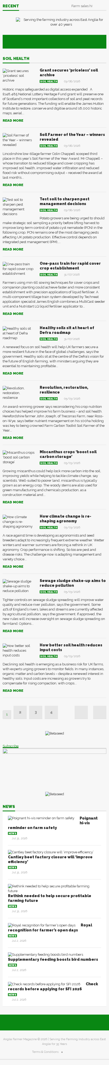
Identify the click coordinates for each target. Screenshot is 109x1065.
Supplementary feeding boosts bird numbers (53, 959)
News (9, 807)
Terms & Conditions (45, 1052)
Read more (13, 120)
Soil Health (16, 59)
